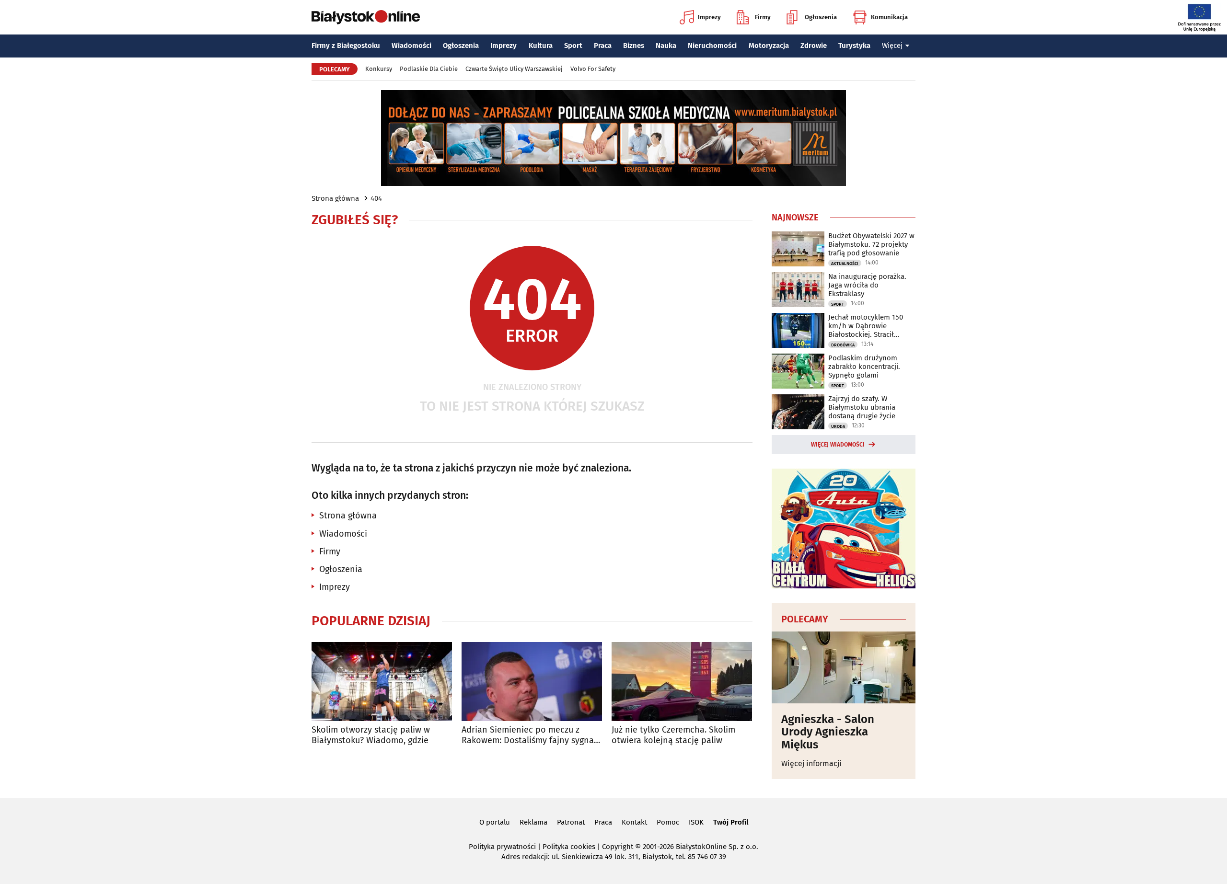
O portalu (494, 822)
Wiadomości (411, 45)
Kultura (541, 45)
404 (376, 198)
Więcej (892, 45)
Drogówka (843, 345)
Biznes (633, 45)
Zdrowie (813, 45)
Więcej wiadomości (838, 444)
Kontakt (634, 822)
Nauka (666, 45)
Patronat (571, 822)
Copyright (617, 846)
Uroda (838, 426)
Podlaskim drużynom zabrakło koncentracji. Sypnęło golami (864, 366)
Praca (603, 45)
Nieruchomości (712, 45)
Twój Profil (730, 822)
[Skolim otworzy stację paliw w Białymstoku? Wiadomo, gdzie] (382, 681)
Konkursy (378, 69)
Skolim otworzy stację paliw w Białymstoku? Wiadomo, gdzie (371, 735)
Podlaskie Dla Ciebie (429, 69)
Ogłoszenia (821, 17)
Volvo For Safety (592, 69)
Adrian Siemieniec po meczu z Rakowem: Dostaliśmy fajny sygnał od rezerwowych (529, 735)
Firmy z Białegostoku (346, 45)
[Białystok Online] (366, 17)
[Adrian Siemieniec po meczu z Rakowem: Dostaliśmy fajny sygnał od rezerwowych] (532, 681)
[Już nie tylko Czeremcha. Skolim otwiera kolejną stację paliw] (682, 681)
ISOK (696, 822)
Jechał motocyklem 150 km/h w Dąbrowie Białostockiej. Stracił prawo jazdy (865, 326)
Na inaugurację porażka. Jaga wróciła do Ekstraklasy (867, 285)
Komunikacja (889, 17)
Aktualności (844, 263)
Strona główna (335, 198)
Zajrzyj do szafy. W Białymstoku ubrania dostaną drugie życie (861, 407)
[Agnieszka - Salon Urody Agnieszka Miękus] (843, 667)
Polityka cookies (569, 846)
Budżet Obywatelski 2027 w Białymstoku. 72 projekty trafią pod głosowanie (871, 244)
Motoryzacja (769, 45)
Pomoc (668, 822)
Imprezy (709, 17)
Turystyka (854, 45)
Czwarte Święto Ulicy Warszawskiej (514, 69)
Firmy (763, 17)
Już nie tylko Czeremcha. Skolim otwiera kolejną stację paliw (673, 735)
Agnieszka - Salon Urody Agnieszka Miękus (827, 732)
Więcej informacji (811, 763)
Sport (573, 45)
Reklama (533, 822)
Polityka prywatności (502, 846)
